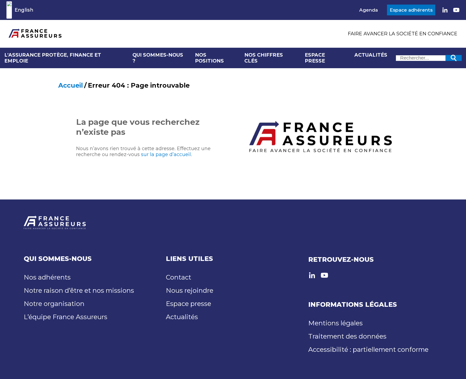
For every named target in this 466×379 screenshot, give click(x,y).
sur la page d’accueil (166, 154)
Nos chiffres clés (263, 58)
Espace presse (315, 58)
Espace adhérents (411, 10)
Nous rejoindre (189, 290)
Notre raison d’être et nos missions (79, 290)
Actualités (370, 55)
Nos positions (209, 58)
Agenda (368, 10)
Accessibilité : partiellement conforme (368, 349)
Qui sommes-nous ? (157, 58)
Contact (178, 277)
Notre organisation (54, 304)
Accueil (70, 85)
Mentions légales (335, 323)
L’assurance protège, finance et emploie (52, 58)
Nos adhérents (47, 277)
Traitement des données (347, 336)
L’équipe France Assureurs (65, 317)
